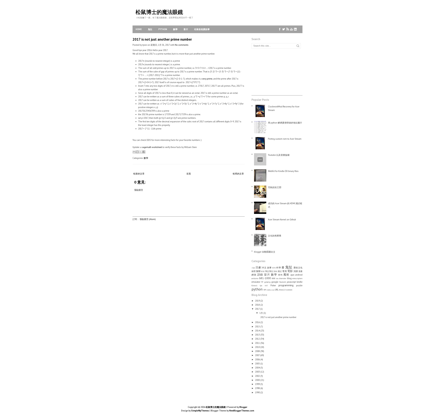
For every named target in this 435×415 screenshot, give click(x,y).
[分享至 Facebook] (143, 152)
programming (286, 285)
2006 (257, 359)
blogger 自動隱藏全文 (264, 251)
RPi (265, 289)
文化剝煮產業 (274, 235)
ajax (292, 274)
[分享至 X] (140, 152)
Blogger (243, 407)
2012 (257, 338)
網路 (253, 274)
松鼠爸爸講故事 (202, 29)
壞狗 (280, 274)
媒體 (253, 271)
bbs (277, 278)
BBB (273, 278)
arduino (254, 278)
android (298, 274)
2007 (257, 355)
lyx (261, 285)
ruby (269, 289)
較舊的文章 (238, 173)
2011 (257, 343)
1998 (257, 388)
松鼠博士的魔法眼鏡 (159, 11)
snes (272, 290)
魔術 (286, 274)
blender (282, 278)
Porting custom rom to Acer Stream (284, 138)
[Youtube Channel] (291, 29)
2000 (257, 380)
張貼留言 (138, 190)
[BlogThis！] (137, 152)
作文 (264, 267)
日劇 (258, 267)
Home (139, 29)
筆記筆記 (269, 271)
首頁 (188, 173)
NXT (266, 285)
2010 (257, 347)
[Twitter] (284, 29)
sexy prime (207, 78)
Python (162, 29)
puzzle (299, 285)
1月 (261, 313)
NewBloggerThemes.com (241, 410)
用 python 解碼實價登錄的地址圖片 (285, 122)
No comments (181, 44)
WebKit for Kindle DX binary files (283, 171)
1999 (257, 384)
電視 (284, 271)
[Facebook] (280, 29)
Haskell (282, 282)
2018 (257, 304)
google (274, 281)
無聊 (258, 271)
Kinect (254, 285)
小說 (253, 268)
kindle (299, 281)
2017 (257, 308)
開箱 (275, 271)
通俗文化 (297, 267)
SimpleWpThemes (200, 410)
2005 (257, 363)
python (257, 289)
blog (289, 278)
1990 (257, 392)
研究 (274, 268)
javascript (291, 281)
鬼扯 (150, 29)
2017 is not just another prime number (162, 39)
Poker (273, 285)
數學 (175, 29)
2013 (257, 334)
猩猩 (262, 271)
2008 (257, 351)
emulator (255, 281)
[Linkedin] (295, 29)
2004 (257, 367)
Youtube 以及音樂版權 (279, 155)
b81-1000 (265, 278)
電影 (290, 271)
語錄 (260, 274)
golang (267, 282)
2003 (257, 371)
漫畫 (300, 271)
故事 (269, 267)
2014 (257, 330)
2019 (257, 300)
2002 (257, 376)
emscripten (297, 278)
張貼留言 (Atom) (148, 219)
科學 (278, 267)
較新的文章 (138, 173)
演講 (295, 271)
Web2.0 (282, 289)
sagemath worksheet (152, 147)
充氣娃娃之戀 (274, 187)
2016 (257, 322)
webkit (289, 289)
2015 (257, 326)
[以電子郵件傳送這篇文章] (134, 152)
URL (277, 289)
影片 (186, 29)
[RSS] (288, 29)
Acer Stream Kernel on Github (282, 219)
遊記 (280, 271)
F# (262, 282)
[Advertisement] (194, 208)
